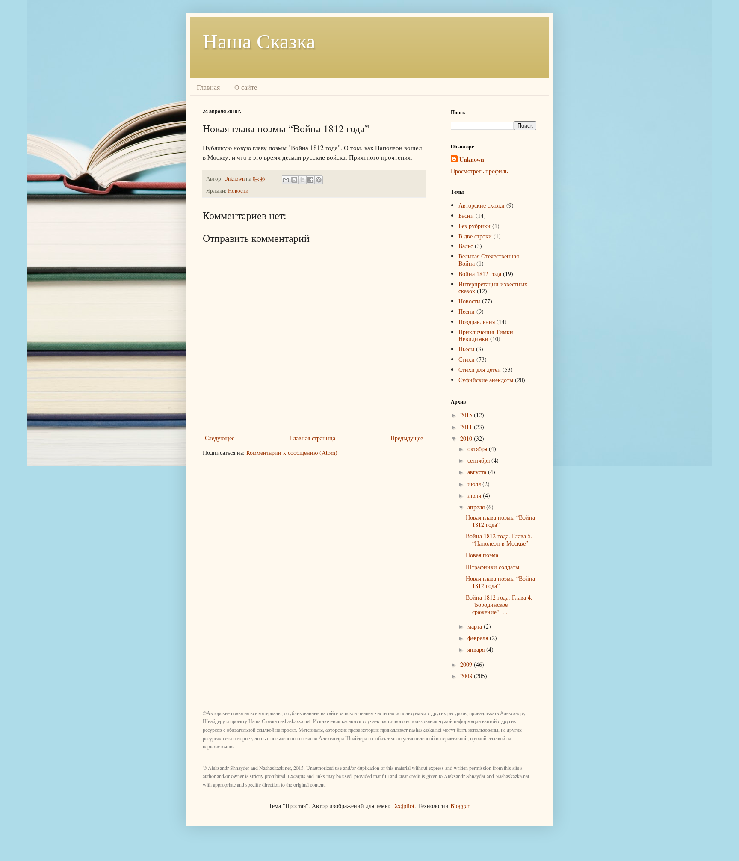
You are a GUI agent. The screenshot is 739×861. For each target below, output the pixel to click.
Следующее (219, 438)
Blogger (459, 806)
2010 (467, 438)
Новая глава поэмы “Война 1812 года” (500, 520)
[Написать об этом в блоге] (294, 179)
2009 (467, 664)
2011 (467, 427)
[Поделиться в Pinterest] (318, 179)
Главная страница (312, 438)
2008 (467, 676)
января (476, 649)
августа (477, 472)
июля (474, 484)
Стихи (466, 359)
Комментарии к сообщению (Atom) (291, 452)
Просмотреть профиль (479, 171)
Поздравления (476, 322)
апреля (476, 507)
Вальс (465, 246)
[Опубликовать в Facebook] (310, 179)
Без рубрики (474, 226)
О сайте (245, 87)
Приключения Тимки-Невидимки (486, 335)
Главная (208, 87)
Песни (466, 311)
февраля (478, 638)
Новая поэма (482, 555)
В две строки (475, 236)
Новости (238, 190)
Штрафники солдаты (492, 567)
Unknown (471, 159)
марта (475, 626)
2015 (467, 415)
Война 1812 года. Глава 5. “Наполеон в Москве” (499, 539)
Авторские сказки (481, 205)
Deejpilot (403, 806)
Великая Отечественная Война (488, 259)
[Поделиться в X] (302, 179)
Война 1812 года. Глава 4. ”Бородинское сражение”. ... (499, 604)
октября (478, 449)
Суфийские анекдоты (485, 380)
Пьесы (466, 349)
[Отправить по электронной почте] (286, 179)
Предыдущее (406, 438)
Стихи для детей (479, 369)
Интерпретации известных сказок (492, 287)
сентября (479, 460)
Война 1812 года (479, 274)
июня (475, 495)
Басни (466, 215)
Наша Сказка (259, 40)
